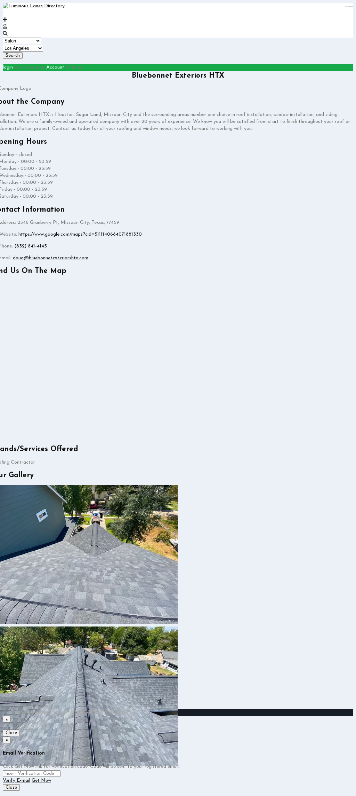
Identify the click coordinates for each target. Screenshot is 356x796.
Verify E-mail (16, 780)
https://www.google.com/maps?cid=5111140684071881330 (80, 234)
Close (11, 733)
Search (13, 55)
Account (55, 67)
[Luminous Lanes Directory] (34, 6)
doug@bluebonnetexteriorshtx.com (50, 258)
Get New (41, 780)
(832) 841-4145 (30, 246)
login (8, 67)
